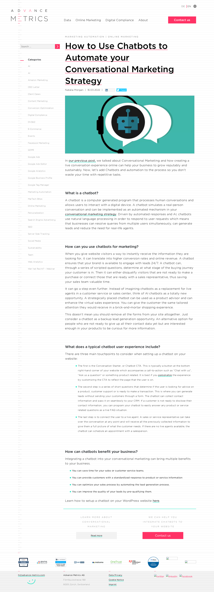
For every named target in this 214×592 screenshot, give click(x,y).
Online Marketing (88, 20)
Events (31, 136)
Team (30, 255)
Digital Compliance (120, 20)
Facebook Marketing (38, 143)
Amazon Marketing (38, 80)
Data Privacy (115, 575)
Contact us (182, 20)
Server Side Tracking (38, 234)
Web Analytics (35, 262)
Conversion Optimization (41, 108)
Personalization (36, 213)
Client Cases (34, 94)
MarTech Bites (35, 199)
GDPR (31, 150)
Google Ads (34, 157)
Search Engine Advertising (42, 220)
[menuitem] (183, 6)
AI (29, 66)
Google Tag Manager (38, 185)
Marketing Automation (40, 192)
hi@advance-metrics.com (31, 575)
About (143, 20)
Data (67, 20)
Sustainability (35, 248)
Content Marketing (38, 101)
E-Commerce (34, 129)
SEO (30, 227)
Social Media (34, 241)
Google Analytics (37, 171)
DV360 (31, 122)
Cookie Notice (116, 580)
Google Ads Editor (37, 164)
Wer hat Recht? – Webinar (41, 269)
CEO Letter (34, 87)
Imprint (113, 584)
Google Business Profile (40, 178)
